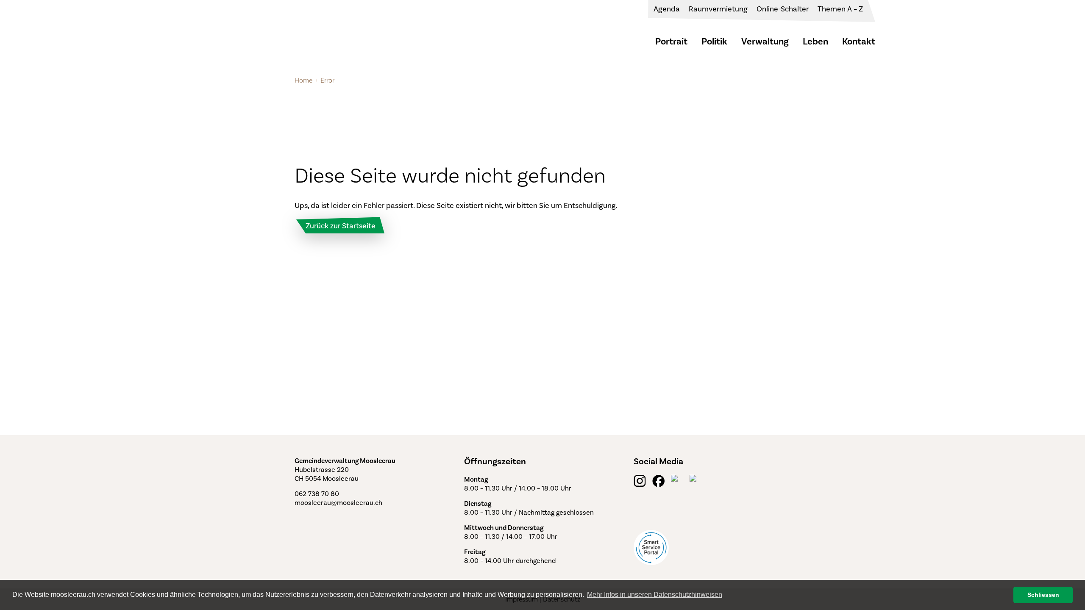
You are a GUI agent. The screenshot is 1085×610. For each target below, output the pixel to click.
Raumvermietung (718, 9)
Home (303, 80)
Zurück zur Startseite (341, 225)
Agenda (667, 9)
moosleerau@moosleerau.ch (338, 503)
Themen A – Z (840, 9)
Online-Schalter (783, 9)
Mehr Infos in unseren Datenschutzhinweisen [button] (654, 594)
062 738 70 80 (317, 494)
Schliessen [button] (1043, 594)
